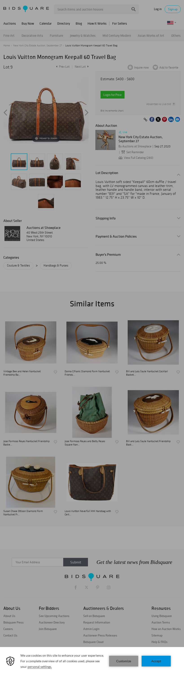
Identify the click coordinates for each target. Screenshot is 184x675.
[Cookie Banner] (92, 661)
